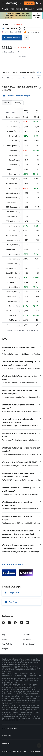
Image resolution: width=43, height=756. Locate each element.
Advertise (27, 639)
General (5, 72)
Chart (14, 72)
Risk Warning (6, 743)
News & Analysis (27, 72)
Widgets (5, 649)
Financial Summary (8, 78)
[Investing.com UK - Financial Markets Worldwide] (13, 3)
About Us (26, 635)
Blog (3, 635)
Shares (5, 9)
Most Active (30, 9)
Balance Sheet (37, 78)
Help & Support (29, 644)
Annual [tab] (6, 103)
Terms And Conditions (9, 728)
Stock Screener (16, 9)
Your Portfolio (7, 644)
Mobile (4, 639)
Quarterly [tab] (17, 103)
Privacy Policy (6, 735)
